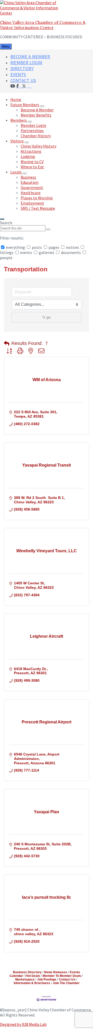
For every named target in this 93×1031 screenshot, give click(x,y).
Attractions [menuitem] (31, 151)
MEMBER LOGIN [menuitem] (26, 63)
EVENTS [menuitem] (18, 74)
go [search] (49, 317)
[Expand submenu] (42, 106)
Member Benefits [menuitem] (36, 115)
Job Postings (46, 979)
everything (15, 247)
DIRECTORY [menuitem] (22, 68)
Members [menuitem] (18, 120)
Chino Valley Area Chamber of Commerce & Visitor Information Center (43, 25)
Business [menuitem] (28, 177)
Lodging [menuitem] (28, 156)
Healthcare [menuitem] (31, 192)
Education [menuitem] (29, 182)
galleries (46, 252)
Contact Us (67, 979)
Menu (6, 46)
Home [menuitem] (15, 99)
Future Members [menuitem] (24, 104)
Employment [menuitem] (32, 203)
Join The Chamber (66, 983)
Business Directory (27, 972)
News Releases (55, 972)
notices (72, 247)
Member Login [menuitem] (33, 125)
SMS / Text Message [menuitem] (38, 208)
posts (37, 247)
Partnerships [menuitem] (32, 130)
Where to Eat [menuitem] (32, 166)
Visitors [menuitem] (17, 140)
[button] (6, 343)
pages (54, 247)
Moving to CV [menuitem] (32, 161)
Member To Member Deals (62, 976)
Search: (6, 222)
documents (71, 252)
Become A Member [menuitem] (37, 109)
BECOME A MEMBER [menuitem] (30, 57)
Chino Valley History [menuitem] (38, 146)
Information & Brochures (32, 983)
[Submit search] (48, 229)
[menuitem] (29, 85)
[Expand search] (2, 219)
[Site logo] (32, 13)
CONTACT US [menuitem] (23, 80)
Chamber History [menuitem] (36, 135)
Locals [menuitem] (16, 172)
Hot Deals (33, 976)
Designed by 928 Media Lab (23, 1024)
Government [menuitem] (32, 187)
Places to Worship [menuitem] (37, 197)
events (26, 252)
